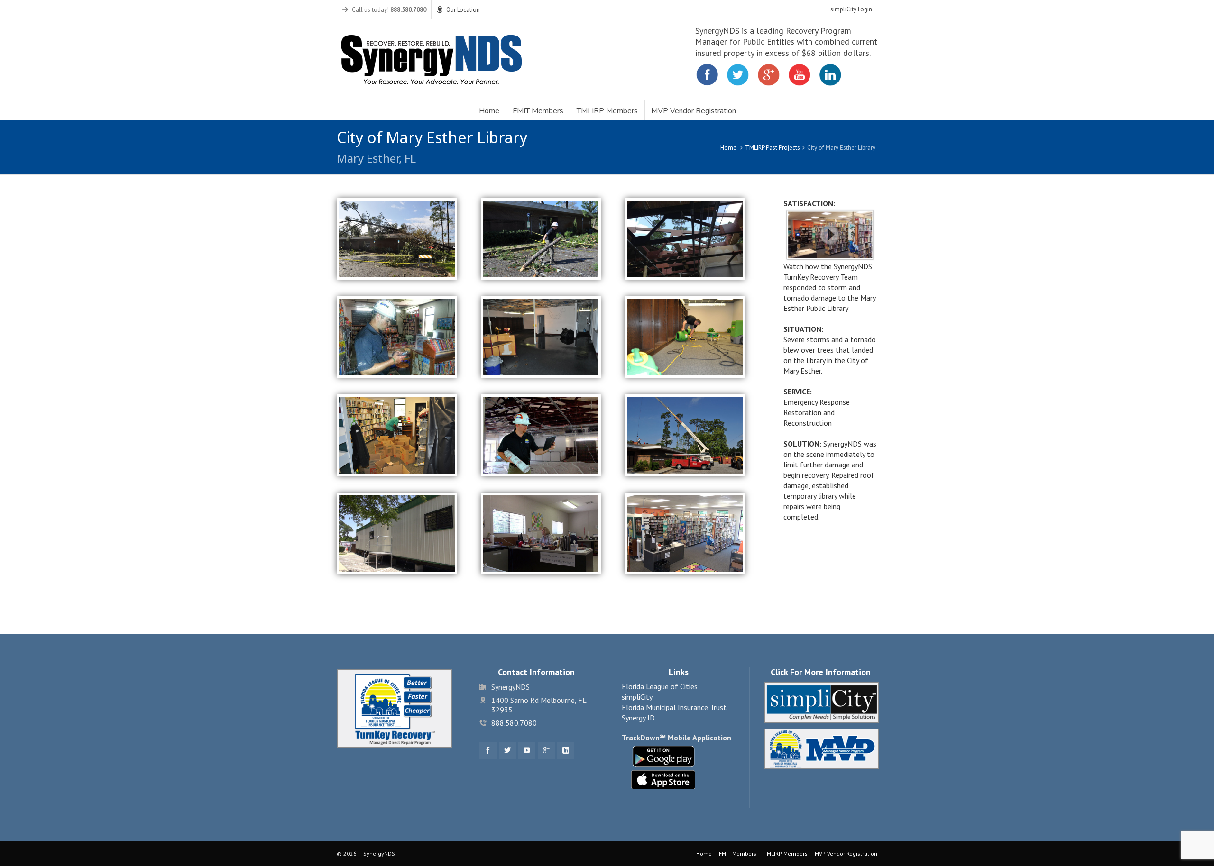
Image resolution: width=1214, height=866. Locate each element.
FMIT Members (737, 853)
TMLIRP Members (785, 853)
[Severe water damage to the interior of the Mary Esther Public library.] (541, 336)
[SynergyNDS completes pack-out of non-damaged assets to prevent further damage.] (397, 434)
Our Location (463, 10)
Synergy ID (638, 717)
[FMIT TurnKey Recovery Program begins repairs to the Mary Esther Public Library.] (541, 434)
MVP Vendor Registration (846, 853)
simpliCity (637, 697)
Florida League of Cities (660, 686)
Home (728, 148)
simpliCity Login (851, 9)
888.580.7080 (514, 723)
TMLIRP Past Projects (772, 148)
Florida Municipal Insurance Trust (674, 707)
